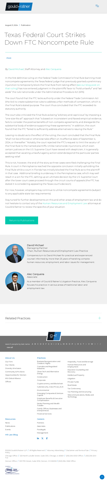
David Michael (16, 69)
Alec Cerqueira (53, 69)
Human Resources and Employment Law (65, 203)
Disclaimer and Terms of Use (77, 450)
